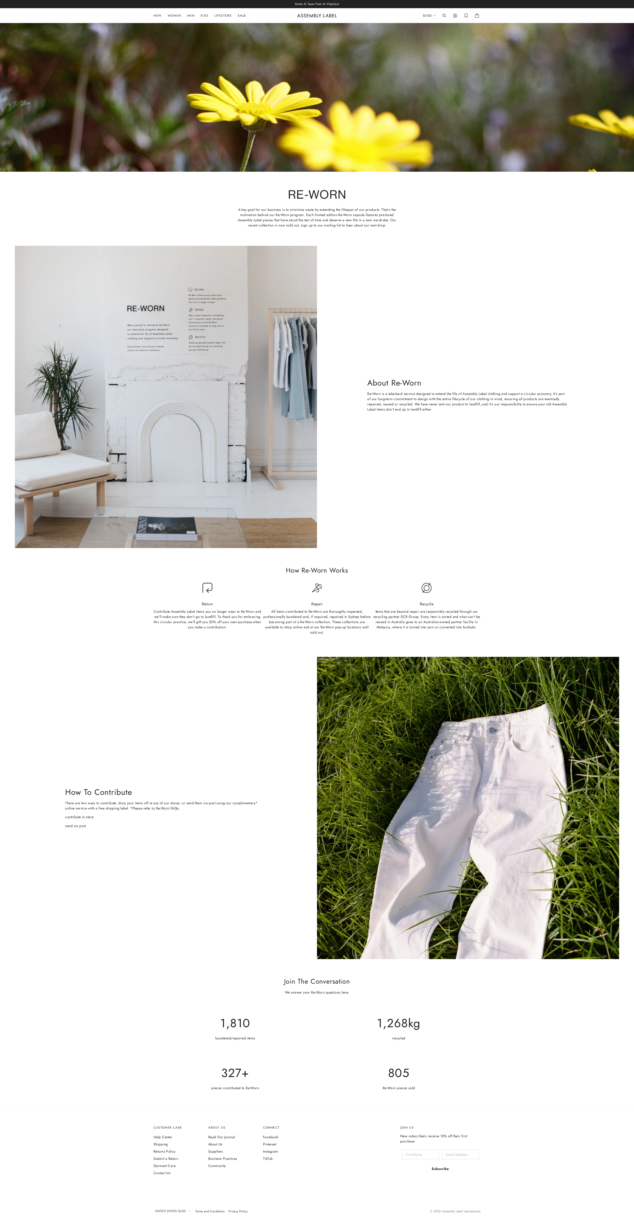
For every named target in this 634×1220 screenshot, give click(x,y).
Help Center (163, 1137)
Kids (205, 15)
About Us (215, 1144)
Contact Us (162, 1172)
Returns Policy (165, 1151)
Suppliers (215, 1151)
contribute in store (79, 816)
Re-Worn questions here (329, 992)
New (158, 15)
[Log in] (455, 15)
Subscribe (440, 1168)
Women (174, 15)
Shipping (161, 1144)
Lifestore (223, 15)
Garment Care (165, 1165)
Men (191, 15)
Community (217, 1165)
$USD (427, 15)
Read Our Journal (221, 1137)
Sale (242, 15)
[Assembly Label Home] (317, 15)
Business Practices (222, 1158)
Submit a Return (166, 1158)
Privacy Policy (238, 1211)
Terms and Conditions (210, 1211)
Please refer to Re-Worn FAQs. (156, 808)
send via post (75, 826)
